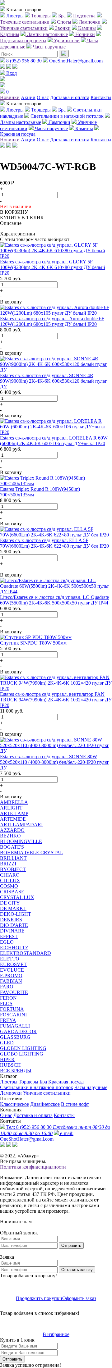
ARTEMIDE (13, 819)
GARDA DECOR (18, 1031)
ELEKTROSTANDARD (25, 953)
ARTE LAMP (14, 813)
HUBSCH (10, 1065)
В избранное (56, 1334)
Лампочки (11, 1093)
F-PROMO (11, 975)
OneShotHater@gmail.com (75, 60)
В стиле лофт (75, 1104)
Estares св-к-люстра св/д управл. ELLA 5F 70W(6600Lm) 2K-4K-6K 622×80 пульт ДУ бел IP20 (54, 543)
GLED (7, 1042)
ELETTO (9, 958)
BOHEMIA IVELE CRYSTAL (31, 852)
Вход (11, 73)
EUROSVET (13, 964)
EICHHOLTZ (14, 947)
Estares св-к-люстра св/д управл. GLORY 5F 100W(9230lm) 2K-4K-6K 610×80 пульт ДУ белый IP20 (52, 267)
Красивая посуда (66, 1081)
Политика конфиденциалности (33, 1167)
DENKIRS (11, 919)
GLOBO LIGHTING (21, 1053)
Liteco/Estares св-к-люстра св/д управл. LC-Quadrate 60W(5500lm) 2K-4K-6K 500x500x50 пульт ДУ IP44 (54, 600)
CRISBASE (12, 891)
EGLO (7, 942)
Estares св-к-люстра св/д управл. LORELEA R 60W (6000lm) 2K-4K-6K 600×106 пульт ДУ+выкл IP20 (54, 440)
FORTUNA (12, 1009)
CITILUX (10, 880)
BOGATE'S (12, 847)
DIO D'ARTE (14, 925)
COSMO (9, 886)
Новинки (10, 97)
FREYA (8, 1020)
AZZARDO (12, 830)
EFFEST (9, 936)
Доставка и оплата (69, 97)
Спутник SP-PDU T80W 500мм (33, 642)
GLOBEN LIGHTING (23, 1048)
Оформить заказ (79, 1298)
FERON (8, 998)
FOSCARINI (13, 1014)
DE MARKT (13, 908)
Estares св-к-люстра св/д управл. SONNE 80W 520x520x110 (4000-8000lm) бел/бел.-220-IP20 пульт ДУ (54, 762)
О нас (43, 97)
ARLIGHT (11, 807)
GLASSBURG (15, 1037)
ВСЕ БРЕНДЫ (15, 1070)
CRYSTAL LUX (17, 897)
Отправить (71, 1245)
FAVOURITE (14, 992)
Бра (43, 1081)
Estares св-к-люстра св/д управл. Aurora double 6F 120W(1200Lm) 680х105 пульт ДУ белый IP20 (52, 321)
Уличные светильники (47, 1093)
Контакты (101, 97)
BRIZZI (8, 863)
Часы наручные (90, 1087)
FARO (6, 986)
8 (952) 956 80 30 (23, 60)
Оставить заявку (77, 1269)
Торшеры (28, 1081)
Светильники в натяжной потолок (36, 1087)
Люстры (8, 1081)
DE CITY (10, 902)
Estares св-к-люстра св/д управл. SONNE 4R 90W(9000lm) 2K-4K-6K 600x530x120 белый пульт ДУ (53, 381)
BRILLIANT (13, 858)
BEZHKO (10, 835)
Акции (28, 97)
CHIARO (10, 875)
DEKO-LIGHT (15, 914)
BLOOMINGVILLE (21, 841)
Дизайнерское (45, 1104)
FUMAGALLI (15, 1025)
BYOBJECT (13, 869)
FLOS (6, 1003)
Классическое (14, 1104)
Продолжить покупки (39, 1298)
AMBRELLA (14, 802)
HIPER (7, 1059)
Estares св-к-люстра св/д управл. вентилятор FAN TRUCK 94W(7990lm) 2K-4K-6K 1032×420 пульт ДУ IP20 (56, 699)
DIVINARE (12, 930)
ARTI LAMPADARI (21, 824)
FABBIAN (11, 981)
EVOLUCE (12, 970)
